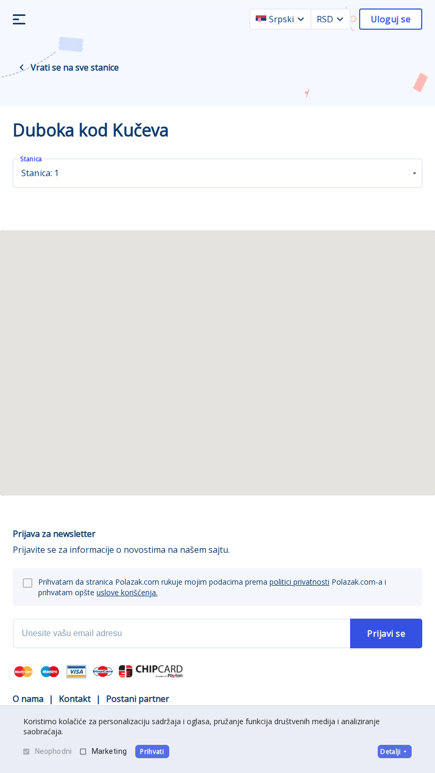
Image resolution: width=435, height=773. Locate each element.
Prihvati (152, 751)
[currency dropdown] (340, 19)
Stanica (31, 158)
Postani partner (137, 699)
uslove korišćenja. (127, 592)
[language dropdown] (301, 19)
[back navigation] (22, 67)
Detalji (390, 751)
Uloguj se (391, 19)
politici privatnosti (299, 582)
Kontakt (75, 699)
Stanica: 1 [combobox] (40, 173)
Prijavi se (386, 633)
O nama (28, 699)
